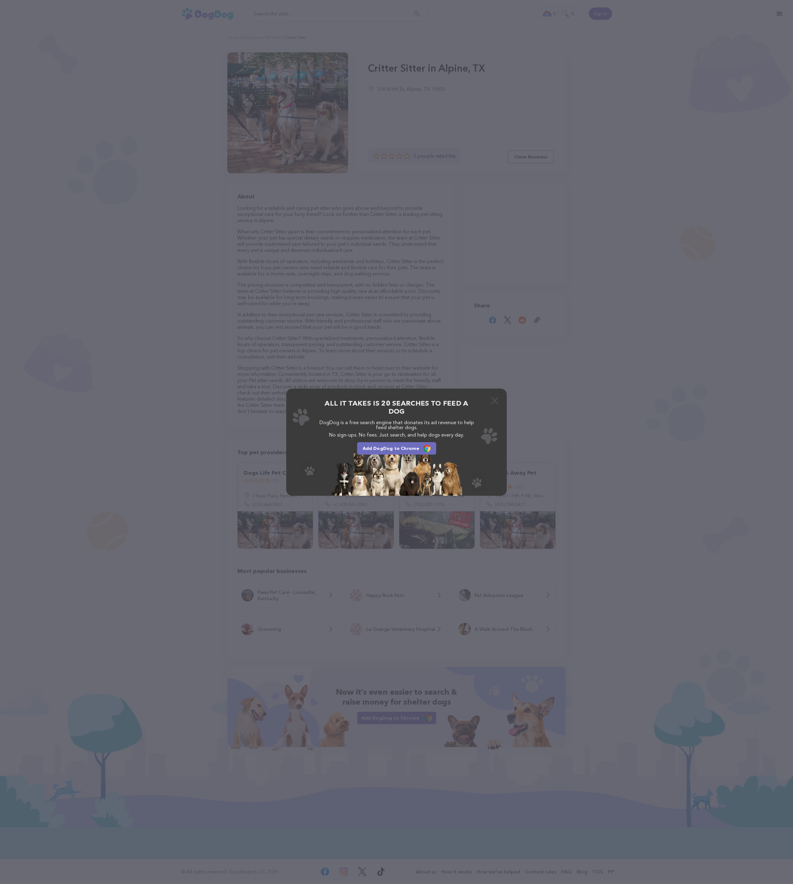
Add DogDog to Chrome (391, 448)
